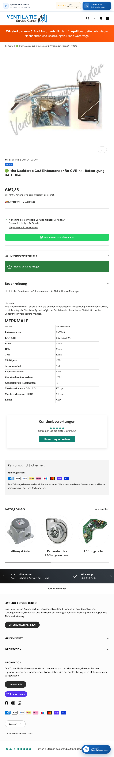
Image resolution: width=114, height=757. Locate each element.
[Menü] (107, 18)
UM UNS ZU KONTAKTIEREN (22, 624)
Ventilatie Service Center (22, 733)
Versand (19, 194)
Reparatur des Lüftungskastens (57, 553)
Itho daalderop (12, 159)
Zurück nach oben (57, 588)
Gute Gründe (15, 684)
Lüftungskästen (20, 551)
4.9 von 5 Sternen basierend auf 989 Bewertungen (63, 748)
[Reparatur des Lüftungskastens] (57, 531)
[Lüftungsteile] (93, 531)
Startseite (9, 46)
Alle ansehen (102, 509)
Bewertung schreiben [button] (57, 439)
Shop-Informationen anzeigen (23, 227)
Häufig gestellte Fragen (26, 266)
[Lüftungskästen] (20, 531)
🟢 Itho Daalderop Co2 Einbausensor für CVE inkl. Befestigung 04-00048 (46, 46)
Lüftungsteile (93, 551)
